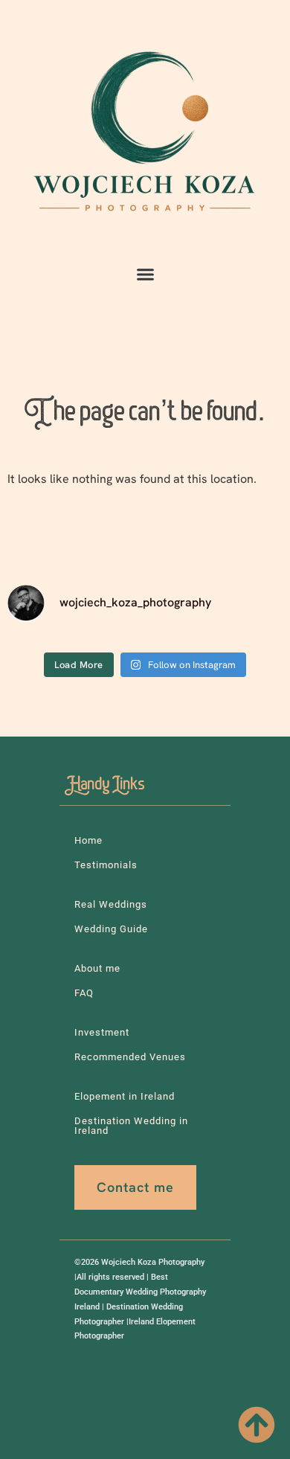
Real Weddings (110, 904)
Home (88, 840)
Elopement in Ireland (124, 1096)
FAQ (84, 992)
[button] (145, 274)
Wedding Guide (111, 928)
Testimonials (106, 864)
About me (97, 968)
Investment (101, 1032)
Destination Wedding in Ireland (131, 1125)
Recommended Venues (130, 1056)
